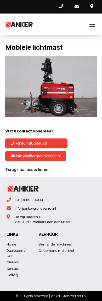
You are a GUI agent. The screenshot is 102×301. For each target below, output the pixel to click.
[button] (36, 143)
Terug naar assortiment (27, 169)
